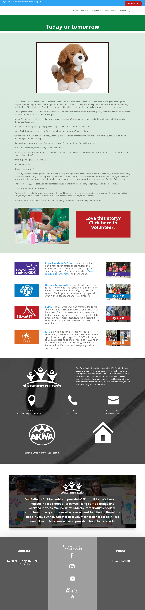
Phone (72, 410)
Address (32, 410)
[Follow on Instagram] (72, 567)
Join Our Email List (113, 410)
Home (75, 11)
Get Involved (109, 11)
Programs (95, 11)
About (83, 11)
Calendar (122, 11)
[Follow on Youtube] (72, 578)
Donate (133, 3)
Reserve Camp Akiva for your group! (41, 452)
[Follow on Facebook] (72, 555)
